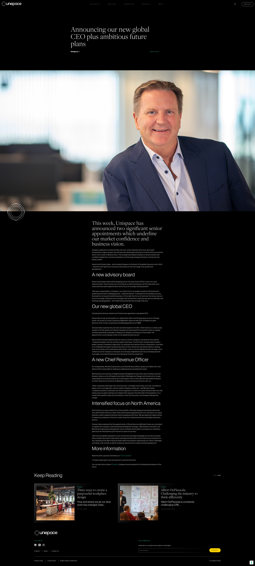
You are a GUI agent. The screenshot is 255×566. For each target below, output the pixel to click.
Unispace (75, 52)
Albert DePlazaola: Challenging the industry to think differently (52, 493)
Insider (36, 487)
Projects (95, 4)
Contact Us (55, 551)
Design (204, 487)
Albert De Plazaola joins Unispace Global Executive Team (136, 493)
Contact (248, 4)
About (46, 551)
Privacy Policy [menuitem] (38, 561)
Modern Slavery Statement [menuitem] (68, 561)
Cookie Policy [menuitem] (51, 561)
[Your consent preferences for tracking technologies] (251, 562)
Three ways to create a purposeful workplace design (216, 493)
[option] (116, 503)
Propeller (114, 464)
